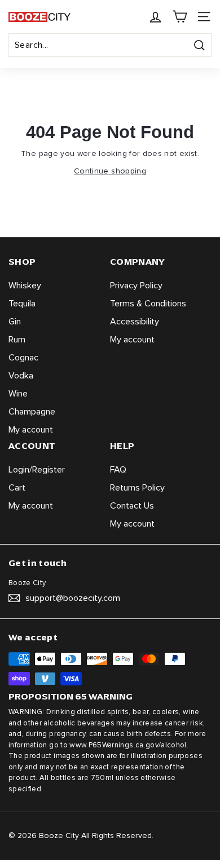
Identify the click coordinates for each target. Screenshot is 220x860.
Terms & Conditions (148, 303)
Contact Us (132, 505)
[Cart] (179, 16)
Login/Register (36, 469)
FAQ (118, 469)
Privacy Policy (136, 285)
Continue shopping (110, 171)
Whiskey (24, 285)
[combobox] (110, 45)
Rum (16, 339)
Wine (18, 393)
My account (30, 429)
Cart (16, 487)
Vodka (20, 375)
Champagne (31, 411)
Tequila (22, 303)
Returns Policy (137, 487)
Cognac (23, 357)
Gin (14, 321)
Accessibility (134, 321)
